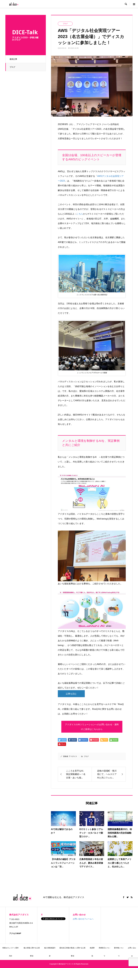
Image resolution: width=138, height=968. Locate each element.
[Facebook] (124, 897)
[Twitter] (128, 897)
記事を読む (71, 694)
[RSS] (132, 897)
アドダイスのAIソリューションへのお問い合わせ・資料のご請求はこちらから (92, 726)
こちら (80, 214)
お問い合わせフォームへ (83, 919)
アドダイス (73, 756)
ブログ (12, 67)
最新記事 (13, 59)
